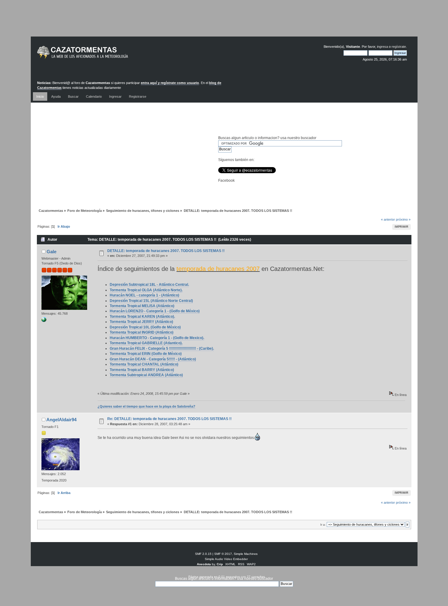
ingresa (382, 46)
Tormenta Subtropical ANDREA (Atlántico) (146, 375)
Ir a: (323, 524)
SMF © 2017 (223, 553)
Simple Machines (246, 553)
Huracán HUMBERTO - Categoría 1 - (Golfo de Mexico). (157, 338)
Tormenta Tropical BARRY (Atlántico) (142, 370)
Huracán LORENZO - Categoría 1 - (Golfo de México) (155, 311)
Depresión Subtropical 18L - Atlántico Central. (149, 284)
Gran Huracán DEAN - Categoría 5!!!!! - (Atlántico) (153, 359)
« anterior (388, 219)
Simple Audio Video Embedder (226, 559)
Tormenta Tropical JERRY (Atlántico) (141, 322)
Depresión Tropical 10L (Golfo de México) (145, 327)
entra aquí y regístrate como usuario (170, 83)
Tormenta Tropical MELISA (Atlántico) (142, 306)
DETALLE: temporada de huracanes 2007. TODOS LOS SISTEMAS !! (166, 251)
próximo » (403, 219)
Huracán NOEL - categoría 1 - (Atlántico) (144, 295)
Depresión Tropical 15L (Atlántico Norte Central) (151, 301)
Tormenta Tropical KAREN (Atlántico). (142, 316)
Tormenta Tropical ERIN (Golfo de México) (146, 354)
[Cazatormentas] (105, 55)
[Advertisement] (224, 23)
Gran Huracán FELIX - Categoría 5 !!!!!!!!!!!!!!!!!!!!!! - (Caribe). (162, 348)
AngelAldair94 (61, 419)
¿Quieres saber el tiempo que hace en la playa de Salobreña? (146, 406)
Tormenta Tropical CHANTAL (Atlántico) (144, 364)
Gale (51, 251)
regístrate (399, 46)
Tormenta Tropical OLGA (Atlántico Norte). (146, 290)
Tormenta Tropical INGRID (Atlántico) (141, 332)
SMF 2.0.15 (203, 553)
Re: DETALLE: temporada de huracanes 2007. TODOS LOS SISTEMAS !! (169, 419)
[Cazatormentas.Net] (43, 321)
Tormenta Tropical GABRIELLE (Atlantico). (146, 343)
